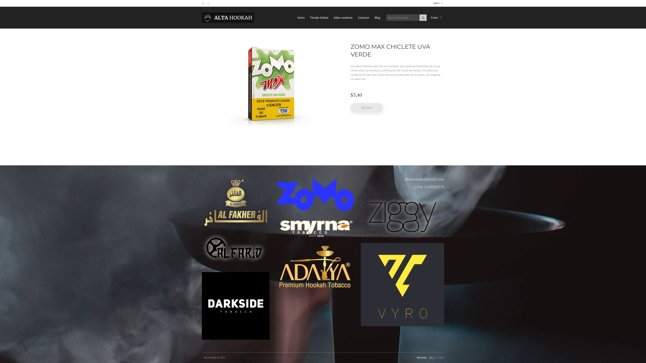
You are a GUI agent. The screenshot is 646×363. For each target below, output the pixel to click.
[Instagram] (203, 3)
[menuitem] (302, 17)
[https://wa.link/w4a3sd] (208, 3)
